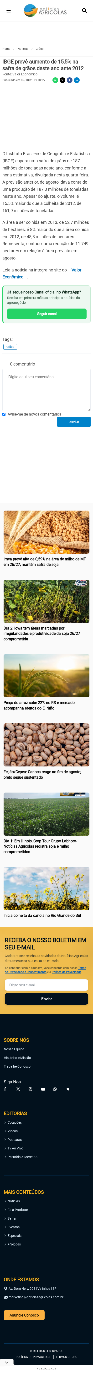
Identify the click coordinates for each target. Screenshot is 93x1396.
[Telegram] (68, 1089)
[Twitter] (62, 80)
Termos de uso (66, 1357)
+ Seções (14, 1244)
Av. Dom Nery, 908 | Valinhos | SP (33, 1288)
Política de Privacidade (66, 972)
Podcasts (15, 1140)
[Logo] (45, 10)
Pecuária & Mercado (22, 1157)
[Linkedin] (77, 80)
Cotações (15, 1122)
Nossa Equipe (14, 1049)
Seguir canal (47, 314)
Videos (13, 1131)
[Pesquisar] (84, 10)
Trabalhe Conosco (17, 1066)
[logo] (17, 1330)
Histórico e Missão (17, 1058)
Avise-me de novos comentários (34, 414)
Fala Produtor (18, 1210)
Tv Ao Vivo (15, 1148)
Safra (12, 1218)
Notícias (14, 1201)
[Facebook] (69, 80)
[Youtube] (43, 1089)
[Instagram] (31, 1089)
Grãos (10, 347)
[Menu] (8, 10)
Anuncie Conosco (24, 1315)
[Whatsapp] (55, 80)
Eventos (14, 1227)
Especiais (14, 1236)
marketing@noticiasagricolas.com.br (36, 1297)
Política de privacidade (33, 1357)
